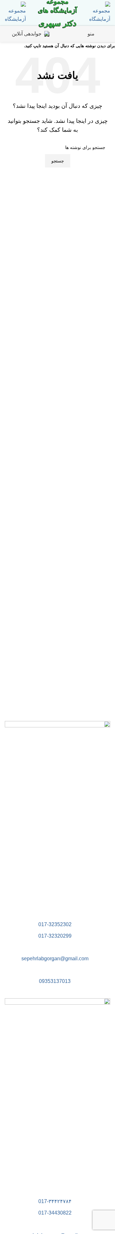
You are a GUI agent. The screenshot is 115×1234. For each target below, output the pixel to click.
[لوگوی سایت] (99, 12)
